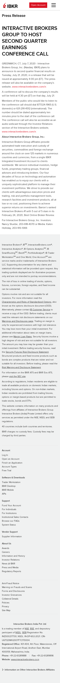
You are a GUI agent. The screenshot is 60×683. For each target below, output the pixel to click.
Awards (5, 548)
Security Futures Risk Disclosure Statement (27, 352)
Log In (5, 455)
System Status (9, 525)
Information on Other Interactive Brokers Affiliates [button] (30, 669)
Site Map (6, 610)
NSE (27, 628)
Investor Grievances (12, 595)
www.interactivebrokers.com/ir (29, 86)
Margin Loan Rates (22, 336)
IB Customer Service (40, 309)
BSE (32, 628)
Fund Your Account (11, 505)
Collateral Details (10, 599)
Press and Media (10, 567)
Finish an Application (12, 463)
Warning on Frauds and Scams (17, 587)
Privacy (5, 606)
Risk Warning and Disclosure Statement (21, 367)
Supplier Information (12, 536)
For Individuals (9, 509)
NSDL (18, 632)
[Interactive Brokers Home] (10, 5)
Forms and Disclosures (13, 591)
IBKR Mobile (8, 490)
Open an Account (10, 459)
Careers (6, 552)
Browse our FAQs (11, 521)
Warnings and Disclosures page (17, 321)
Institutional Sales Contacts (15, 517)
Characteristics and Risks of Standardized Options (26, 302)
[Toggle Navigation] (53, 5)
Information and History (13, 556)
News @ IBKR (8, 563)
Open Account (38, 5)
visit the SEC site (17, 376)
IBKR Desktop (9, 486)
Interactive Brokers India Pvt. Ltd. (30, 624)
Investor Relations (11, 560)
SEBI (24, 632)
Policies (5, 602)
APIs (4, 494)
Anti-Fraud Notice (10, 583)
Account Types (9, 466)
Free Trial (6, 470)
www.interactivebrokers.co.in (25, 659)
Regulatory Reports (11, 571)
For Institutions (9, 513)
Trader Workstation (11, 482)
